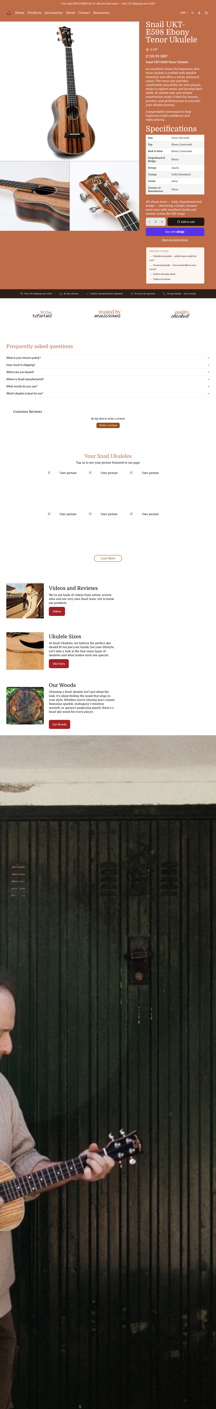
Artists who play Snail (164, 274)
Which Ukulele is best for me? (24, 393)
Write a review (108, 425)
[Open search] (192, 12)
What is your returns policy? (23, 357)
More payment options (175, 240)
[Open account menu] (199, 12)
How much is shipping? (20, 365)
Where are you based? (20, 372)
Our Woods (59, 724)
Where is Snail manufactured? (25, 379)
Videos (57, 611)
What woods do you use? (22, 386)
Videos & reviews (161, 279)
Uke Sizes (59, 663)
